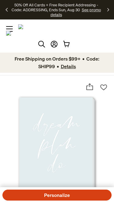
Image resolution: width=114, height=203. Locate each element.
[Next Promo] (108, 10)
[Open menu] (9, 29)
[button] (54, 44)
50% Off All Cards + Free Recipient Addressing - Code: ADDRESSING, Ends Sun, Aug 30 (55, 7)
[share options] (89, 86)
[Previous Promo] (7, 10)
